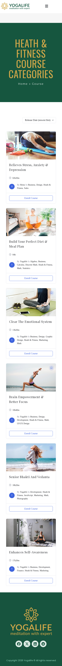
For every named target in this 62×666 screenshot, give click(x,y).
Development (22, 420)
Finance (20, 570)
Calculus (20, 265)
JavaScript (28, 495)
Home (23, 83)
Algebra (33, 261)
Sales (26, 188)
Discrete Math (31, 265)
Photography (22, 499)
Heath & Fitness (45, 265)
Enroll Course (31, 198)
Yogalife (23, 261)
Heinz (22, 185)
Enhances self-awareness (28, 552)
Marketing (43, 340)
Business (31, 185)
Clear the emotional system (30, 322)
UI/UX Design (23, 423)
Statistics (26, 268)
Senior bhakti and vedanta (29, 477)
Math (19, 268)
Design (39, 185)
